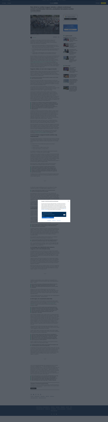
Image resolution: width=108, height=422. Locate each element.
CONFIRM (47, 217)
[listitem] (54, 212)
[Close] (68, 201)
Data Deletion (49, 220)
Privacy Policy (59, 220)
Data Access (54, 220)
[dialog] (54, 211)
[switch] (64, 214)
